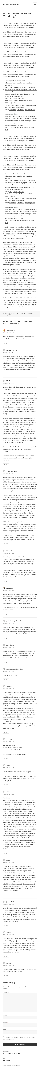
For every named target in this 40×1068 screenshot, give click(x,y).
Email (5, 1022)
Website (5, 1029)
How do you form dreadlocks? (15, 81)
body (21, 87)
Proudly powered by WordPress (11, 1065)
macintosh (12, 109)
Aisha (8, 792)
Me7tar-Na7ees (11, 350)
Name (5, 1015)
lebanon (5, 315)
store (33, 109)
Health (11, 127)
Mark (8, 381)
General (21, 313)
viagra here (10, 234)
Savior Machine (11, 4)
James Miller (10, 902)
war (13, 315)
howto (11, 87)
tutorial (16, 87)
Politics (10, 315)
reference (31, 87)
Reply (6, 343)
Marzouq (9, 588)
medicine (14, 114)
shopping (28, 109)
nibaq (14, 313)
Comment (6, 992)
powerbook (20, 109)
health (25, 87)
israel (31, 313)
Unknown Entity (12, 471)
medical (16, 127)
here (6, 112)
